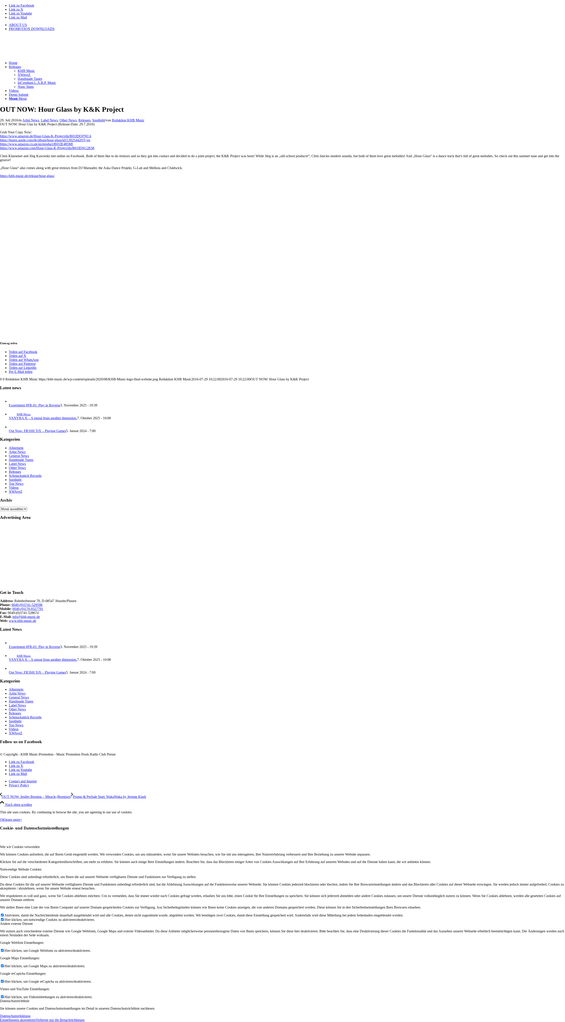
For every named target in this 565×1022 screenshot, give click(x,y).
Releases (84, 120)
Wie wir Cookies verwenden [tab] (20, 847)
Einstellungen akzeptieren (18, 1020)
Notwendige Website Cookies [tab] (20, 869)
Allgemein (16, 448)
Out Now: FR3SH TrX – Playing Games (37, 431)
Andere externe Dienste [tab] (16, 924)
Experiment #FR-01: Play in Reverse (34, 405)
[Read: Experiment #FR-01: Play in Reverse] (13, 401)
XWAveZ (15, 491)
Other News (68, 120)
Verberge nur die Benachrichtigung (60, 1020)
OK (2, 820)
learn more (12, 820)
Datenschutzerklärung (15, 1016)
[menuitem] (287, 25)
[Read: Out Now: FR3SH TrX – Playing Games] (13, 427)
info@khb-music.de (26, 617)
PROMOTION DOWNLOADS (32, 29)
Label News (49, 120)
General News (19, 456)
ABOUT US (18, 25)
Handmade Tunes (21, 460)
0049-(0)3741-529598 (26, 605)
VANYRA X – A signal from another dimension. (43, 418)
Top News (16, 483)
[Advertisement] (132, 555)
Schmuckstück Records (25, 476)
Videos (14, 487)
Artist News (30, 120)
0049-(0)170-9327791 (27, 609)
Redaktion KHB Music (128, 120)
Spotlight (98, 120)
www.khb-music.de (22, 621)
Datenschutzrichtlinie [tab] (14, 1001)
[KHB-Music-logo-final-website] (33, 55)
